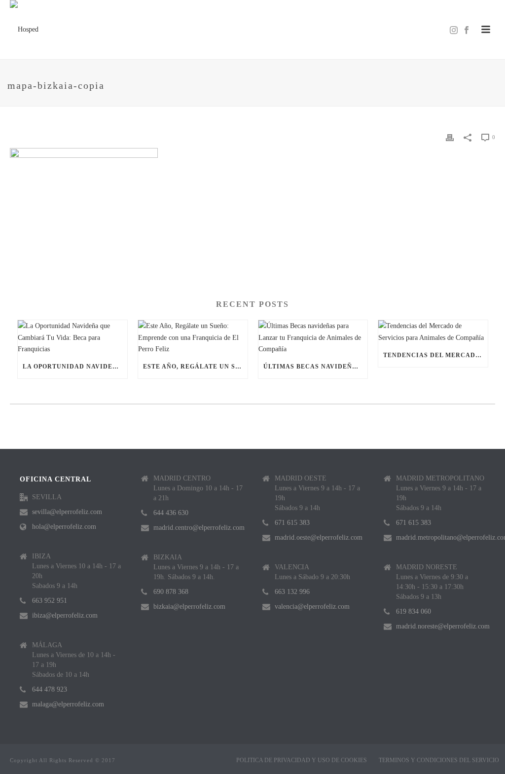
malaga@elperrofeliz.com (68, 704)
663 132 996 (292, 591)
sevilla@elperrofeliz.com (67, 512)
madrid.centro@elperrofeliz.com (199, 527)
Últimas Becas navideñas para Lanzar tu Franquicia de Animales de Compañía (315, 366)
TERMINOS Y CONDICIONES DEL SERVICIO (439, 760)
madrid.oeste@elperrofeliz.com (318, 537)
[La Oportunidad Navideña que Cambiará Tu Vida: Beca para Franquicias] (72, 337)
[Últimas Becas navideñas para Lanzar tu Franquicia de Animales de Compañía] (313, 337)
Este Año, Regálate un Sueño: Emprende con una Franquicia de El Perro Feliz (195, 366)
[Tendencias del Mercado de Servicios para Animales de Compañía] (433, 331)
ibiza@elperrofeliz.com (65, 615)
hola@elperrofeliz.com (64, 526)
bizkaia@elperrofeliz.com (189, 606)
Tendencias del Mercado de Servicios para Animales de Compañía (435, 355)
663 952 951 (49, 600)
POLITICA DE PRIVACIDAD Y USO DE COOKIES (301, 760)
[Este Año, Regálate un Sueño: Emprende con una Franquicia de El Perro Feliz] (193, 337)
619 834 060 (413, 611)
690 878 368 (170, 591)
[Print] (450, 137)
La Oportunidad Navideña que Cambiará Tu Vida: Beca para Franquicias (75, 366)
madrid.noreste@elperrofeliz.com (443, 626)
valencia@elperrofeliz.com (312, 606)
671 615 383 (292, 522)
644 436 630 (170, 512)
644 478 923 (49, 689)
